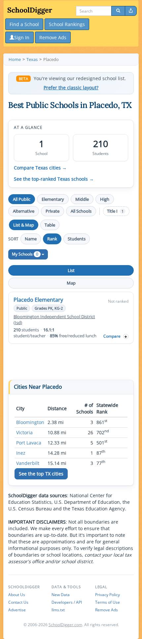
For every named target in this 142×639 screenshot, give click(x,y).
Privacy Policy (107, 594)
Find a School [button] (24, 24)
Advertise (17, 610)
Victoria (24, 432)
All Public (21, 199)
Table (50, 225)
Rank (52, 239)
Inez (20, 453)
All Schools (81, 211)
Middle (82, 199)
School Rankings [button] (67, 24)
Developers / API (67, 602)
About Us (16, 594)
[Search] (118, 11)
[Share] (131, 11)
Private (52, 211)
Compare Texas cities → (40, 168)
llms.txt (58, 610)
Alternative (23, 211)
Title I (115, 211)
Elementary (53, 199)
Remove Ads (106, 610)
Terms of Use (107, 602)
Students (77, 239)
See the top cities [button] (41, 474)
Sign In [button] (21, 37)
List (71, 270)
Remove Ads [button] (52, 37)
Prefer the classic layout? (71, 88)
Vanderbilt (27, 463)
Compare (112, 336)
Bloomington (30, 422)
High (104, 199)
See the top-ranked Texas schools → (54, 179)
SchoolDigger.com (65, 624)
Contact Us (18, 602)
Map (71, 283)
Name (31, 239)
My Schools (25, 254)
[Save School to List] (125, 336)
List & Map (23, 225)
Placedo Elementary (38, 299)
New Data (61, 594)
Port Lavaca (28, 443)
